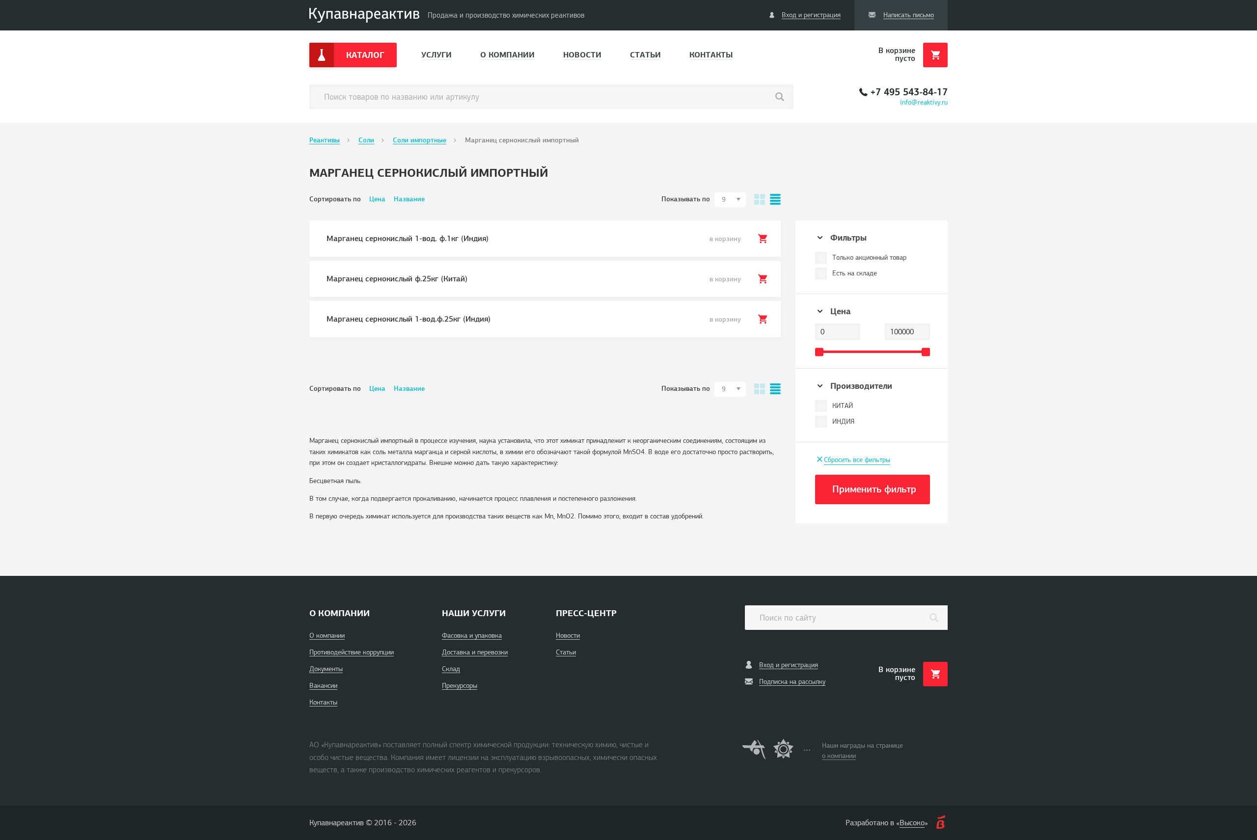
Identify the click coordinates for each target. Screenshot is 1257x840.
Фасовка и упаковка (472, 635)
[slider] (819, 352)
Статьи (645, 55)
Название (409, 199)
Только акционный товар (869, 257)
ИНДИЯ (843, 421)
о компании (839, 756)
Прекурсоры (459, 685)
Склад (451, 669)
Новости (582, 55)
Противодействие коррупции (351, 652)
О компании (507, 55)
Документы (326, 669)
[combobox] (730, 199)
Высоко (912, 823)
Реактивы (324, 140)
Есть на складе (854, 273)
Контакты (711, 55)
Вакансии (323, 685)
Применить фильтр (874, 489)
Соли (366, 140)
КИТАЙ (842, 406)
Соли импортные (419, 140)
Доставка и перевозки (475, 652)
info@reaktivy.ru (924, 102)
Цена (377, 199)
